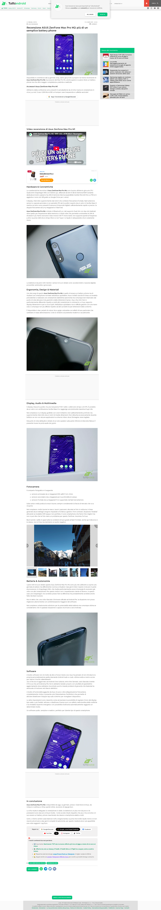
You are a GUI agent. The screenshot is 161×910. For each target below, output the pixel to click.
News (50, 3)
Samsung (33, 8)
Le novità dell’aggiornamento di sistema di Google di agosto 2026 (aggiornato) (120, 64)
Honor (39, 8)
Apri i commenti (32, 869)
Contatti (126, 908)
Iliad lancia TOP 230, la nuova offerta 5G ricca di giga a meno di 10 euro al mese (121, 56)
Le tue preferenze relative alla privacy (58, 908)
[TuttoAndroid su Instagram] (151, 8)
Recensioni (35, 24)
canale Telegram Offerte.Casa (57, 857)
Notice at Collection (76, 908)
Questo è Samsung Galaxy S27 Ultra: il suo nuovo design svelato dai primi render (119, 88)
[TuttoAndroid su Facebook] (147, 8)
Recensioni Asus (52, 863)
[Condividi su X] (50, 868)
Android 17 (20, 8)
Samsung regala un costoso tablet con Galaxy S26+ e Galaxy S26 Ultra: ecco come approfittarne (120, 79)
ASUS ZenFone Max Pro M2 (37, 863)
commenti (94, 24)
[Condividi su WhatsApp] (91, 180)
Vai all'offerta (45, 180)
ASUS (29, 24)
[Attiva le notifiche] (146, 3)
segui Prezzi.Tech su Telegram (63, 854)
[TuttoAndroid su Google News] (157, 8)
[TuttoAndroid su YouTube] (154, 8)
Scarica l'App (119, 908)
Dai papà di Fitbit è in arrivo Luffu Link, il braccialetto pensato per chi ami (120, 95)
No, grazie (90, 14)
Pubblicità (112, 908)
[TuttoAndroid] (14, 3)
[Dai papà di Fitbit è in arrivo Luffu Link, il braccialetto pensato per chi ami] (106, 95)
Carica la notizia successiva (62, 897)
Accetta (102, 14)
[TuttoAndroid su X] (56, 833)
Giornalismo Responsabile (100, 908)
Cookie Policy (87, 908)
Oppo (44, 8)
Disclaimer (42, 908)
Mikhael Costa (32, 22)
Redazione (35, 908)
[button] (118, 4)
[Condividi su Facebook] (54, 868)
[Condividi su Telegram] (94, 180)
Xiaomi (49, 8)
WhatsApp (27, 8)
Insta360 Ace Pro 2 (46, 174)
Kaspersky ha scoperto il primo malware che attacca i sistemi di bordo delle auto (120, 71)
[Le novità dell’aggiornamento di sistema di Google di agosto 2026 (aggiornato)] (106, 64)
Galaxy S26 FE (12, 8)
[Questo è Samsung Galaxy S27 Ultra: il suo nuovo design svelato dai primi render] (106, 88)
